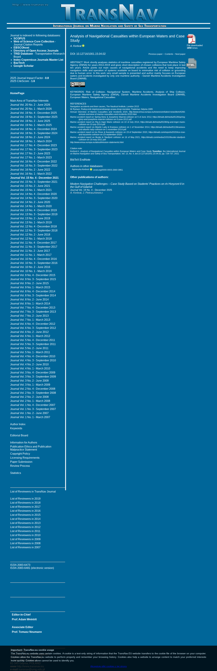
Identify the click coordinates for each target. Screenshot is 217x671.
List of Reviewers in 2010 (25, 535)
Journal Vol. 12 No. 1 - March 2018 (31, 238)
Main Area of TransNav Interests (29, 100)
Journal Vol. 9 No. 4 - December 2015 (32, 275)
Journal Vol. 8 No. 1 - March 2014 (30, 303)
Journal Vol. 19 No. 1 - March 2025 (31, 125)
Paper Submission (21, 461)
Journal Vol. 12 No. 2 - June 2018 (30, 234)
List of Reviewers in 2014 (25, 518)
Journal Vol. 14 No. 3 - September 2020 (33, 198)
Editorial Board (19, 435)
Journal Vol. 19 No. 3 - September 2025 (33, 116)
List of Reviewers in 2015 (25, 514)
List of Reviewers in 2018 (25, 502)
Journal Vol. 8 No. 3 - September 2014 (33, 295)
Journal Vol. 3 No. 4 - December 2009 (32, 372)
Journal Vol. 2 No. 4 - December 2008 (32, 388)
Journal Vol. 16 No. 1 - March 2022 (31, 173)
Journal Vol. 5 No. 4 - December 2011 (32, 340)
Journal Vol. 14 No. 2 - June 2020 (30, 202)
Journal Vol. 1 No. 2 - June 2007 (29, 413)
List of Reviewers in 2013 (25, 523)
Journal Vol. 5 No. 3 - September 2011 (33, 344)
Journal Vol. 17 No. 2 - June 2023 (30, 153)
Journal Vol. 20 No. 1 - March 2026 (31, 108)
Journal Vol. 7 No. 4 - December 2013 (32, 307)
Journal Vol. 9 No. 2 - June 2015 (29, 283)
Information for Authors (23, 442)
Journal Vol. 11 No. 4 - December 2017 (33, 242)
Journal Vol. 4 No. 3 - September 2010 (33, 360)
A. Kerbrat (75, 45)
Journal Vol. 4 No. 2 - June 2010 (29, 364)
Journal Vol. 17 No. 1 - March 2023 (31, 157)
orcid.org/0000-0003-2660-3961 (108, 170)
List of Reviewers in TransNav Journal (33, 491)
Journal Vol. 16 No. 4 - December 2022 (33, 161)
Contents (169, 54)
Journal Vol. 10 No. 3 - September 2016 (33, 263)
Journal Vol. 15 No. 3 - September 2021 (33, 181)
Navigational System (118, 91)
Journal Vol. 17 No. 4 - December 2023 (33, 145)
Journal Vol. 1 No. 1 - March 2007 (30, 417)
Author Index (17, 424)
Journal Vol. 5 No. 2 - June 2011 (29, 348)
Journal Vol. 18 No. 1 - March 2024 (31, 141)
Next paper (180, 54)
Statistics (15, 473)
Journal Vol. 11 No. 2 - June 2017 (30, 250)
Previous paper (156, 54)
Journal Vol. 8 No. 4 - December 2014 (32, 291)
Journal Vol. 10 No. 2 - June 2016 (30, 267)
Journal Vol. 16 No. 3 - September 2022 (33, 165)
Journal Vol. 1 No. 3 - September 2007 (33, 409)
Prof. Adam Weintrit (24, 619)
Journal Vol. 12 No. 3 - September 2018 (33, 230)
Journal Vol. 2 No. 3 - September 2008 (33, 392)
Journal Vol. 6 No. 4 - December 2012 (32, 323)
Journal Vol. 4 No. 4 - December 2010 (32, 356)
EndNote (85, 159)
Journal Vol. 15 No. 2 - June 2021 (30, 185)
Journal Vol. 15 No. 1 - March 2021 (31, 190)
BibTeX (74, 159)
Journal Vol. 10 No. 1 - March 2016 (31, 271)
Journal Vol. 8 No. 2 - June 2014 (29, 299)
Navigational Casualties (102, 97)
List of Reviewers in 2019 (25, 498)
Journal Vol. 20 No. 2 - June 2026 (30, 104)
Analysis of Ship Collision (170, 91)
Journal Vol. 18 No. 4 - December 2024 (33, 129)
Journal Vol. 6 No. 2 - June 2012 (29, 332)
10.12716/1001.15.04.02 (91, 53)
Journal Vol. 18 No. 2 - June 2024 (30, 137)
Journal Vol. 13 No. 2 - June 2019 (30, 218)
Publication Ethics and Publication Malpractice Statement (30, 448)
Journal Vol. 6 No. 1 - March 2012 (30, 336)
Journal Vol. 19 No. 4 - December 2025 (33, 112)
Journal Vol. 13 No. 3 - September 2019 (33, 214)
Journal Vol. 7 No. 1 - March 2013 (30, 319)
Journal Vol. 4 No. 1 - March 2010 (30, 368)
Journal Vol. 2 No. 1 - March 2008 (30, 400)
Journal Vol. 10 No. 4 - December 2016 (33, 258)
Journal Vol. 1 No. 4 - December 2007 (32, 405)
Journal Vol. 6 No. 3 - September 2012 (33, 327)
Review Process (20, 465)
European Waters (79, 97)
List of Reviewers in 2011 (25, 531)
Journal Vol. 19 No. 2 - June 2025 (30, 121)
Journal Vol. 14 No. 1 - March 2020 (31, 206)
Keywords (16, 428)
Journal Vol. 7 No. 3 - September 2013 (33, 311)
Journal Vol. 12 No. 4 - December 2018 (33, 226)
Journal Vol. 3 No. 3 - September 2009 (33, 376)
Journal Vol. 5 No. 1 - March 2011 (30, 352)
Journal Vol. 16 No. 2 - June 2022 (30, 169)
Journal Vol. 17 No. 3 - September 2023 (33, 149)
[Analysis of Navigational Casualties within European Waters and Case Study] (191, 43)
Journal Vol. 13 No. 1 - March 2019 (31, 222)
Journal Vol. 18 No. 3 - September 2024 (33, 133)
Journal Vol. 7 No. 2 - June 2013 (29, 315)
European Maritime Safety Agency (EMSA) (94, 94)
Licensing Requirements (25, 457)
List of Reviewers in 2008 (25, 543)
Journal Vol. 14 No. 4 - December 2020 (33, 194)
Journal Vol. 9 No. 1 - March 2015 (30, 287)
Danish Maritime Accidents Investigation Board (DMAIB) (153, 94)
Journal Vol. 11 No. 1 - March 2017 (31, 254)
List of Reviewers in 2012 (25, 527)
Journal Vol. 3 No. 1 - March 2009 (30, 384)
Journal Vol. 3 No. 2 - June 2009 (29, 380)
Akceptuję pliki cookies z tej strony (108, 666)
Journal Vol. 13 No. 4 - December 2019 (33, 210)
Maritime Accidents (142, 91)
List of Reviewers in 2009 (25, 539)
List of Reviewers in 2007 (25, 547)
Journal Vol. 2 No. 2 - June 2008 (29, 396)
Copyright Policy (20, 453)
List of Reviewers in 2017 (25, 506)
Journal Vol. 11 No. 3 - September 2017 (33, 246)
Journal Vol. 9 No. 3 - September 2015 (33, 279)
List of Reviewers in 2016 (25, 510)
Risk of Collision (95, 91)
